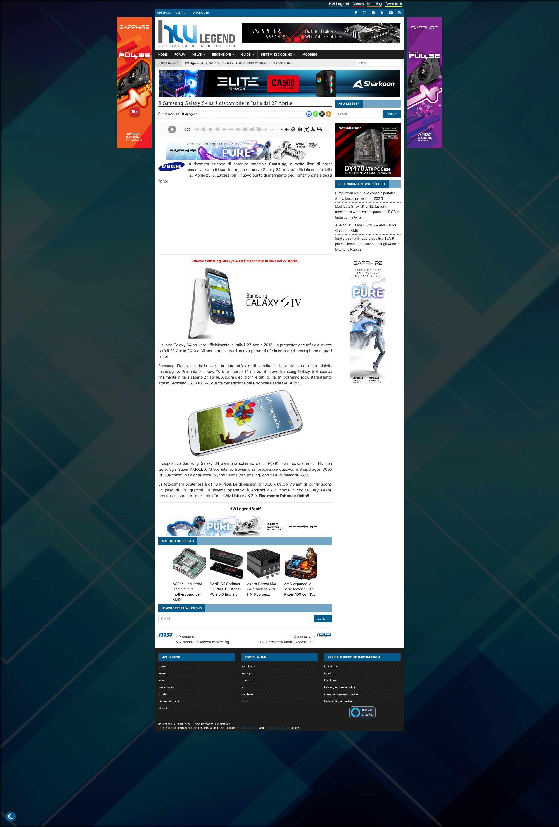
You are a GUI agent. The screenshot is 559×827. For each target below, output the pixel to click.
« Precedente (204, 639)
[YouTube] (390, 13)
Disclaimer (201, 12)
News (197, 54)
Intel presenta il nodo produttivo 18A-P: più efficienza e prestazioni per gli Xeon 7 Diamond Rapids (367, 244)
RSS (244, 701)
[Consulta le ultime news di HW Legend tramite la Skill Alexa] (362, 712)
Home (163, 54)
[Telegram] (373, 13)
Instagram (248, 673)
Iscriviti (323, 618)
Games (358, 4)
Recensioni (221, 54)
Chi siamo (164, 12)
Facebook (248, 666)
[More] (328, 114)
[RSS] (399, 13)
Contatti (181, 12)
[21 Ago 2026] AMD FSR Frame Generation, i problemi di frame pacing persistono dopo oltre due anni (239, 63)
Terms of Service (277, 727)
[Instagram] (364, 13)
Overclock (393, 4)
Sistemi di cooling (276, 54)
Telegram (247, 680)
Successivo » (287, 639)
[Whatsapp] (315, 114)
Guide (246, 54)
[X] (382, 13)
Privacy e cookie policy (339, 687)
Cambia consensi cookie (341, 694)
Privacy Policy (247, 727)
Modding (374, 4)
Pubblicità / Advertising (339, 701)
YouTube (247, 694)
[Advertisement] (245, 219)
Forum (180, 54)
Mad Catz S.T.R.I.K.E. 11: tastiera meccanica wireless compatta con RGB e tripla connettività (367, 212)
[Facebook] (356, 13)
